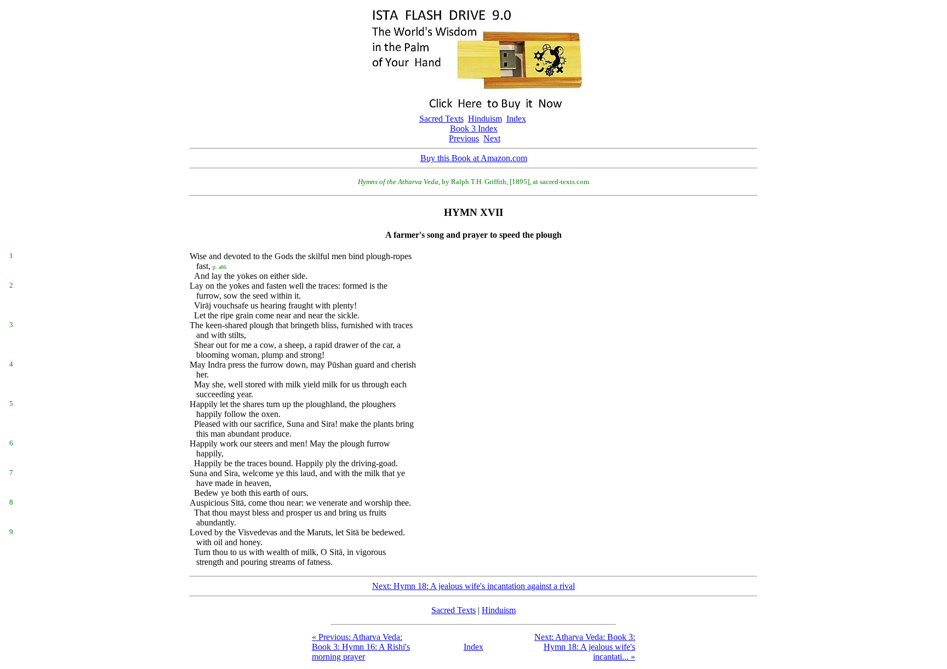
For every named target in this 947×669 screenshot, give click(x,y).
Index (516, 118)
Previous (464, 138)
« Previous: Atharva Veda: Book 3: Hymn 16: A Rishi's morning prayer (361, 646)
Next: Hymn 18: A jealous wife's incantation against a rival (473, 586)
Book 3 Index (474, 128)
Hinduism (485, 118)
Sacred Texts (441, 118)
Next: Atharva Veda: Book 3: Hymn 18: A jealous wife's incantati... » (584, 646)
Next (491, 138)
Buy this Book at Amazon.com (473, 158)
